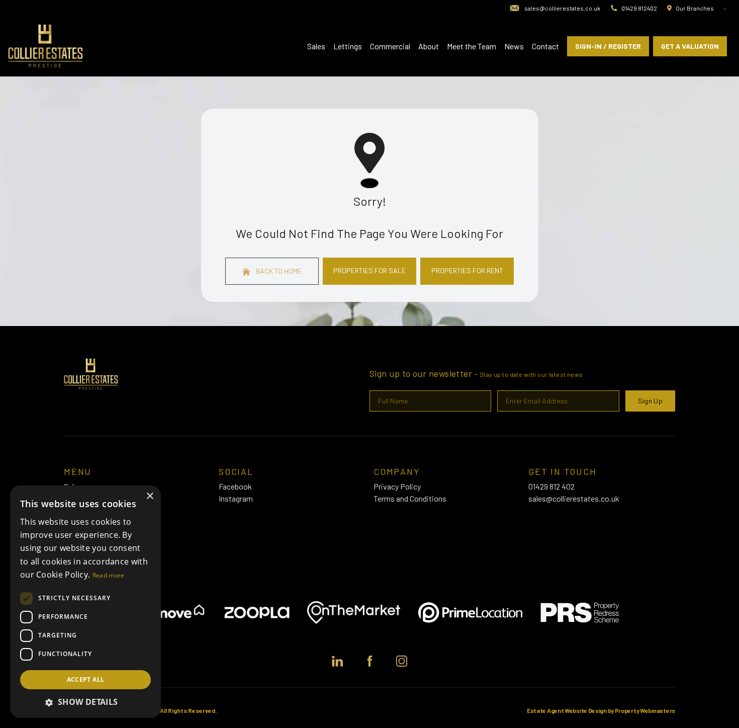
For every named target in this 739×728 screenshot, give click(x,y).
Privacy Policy (397, 486)
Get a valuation (690, 46)
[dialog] (85, 602)
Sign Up (650, 400)
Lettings (347, 46)
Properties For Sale (369, 270)
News (514, 46)
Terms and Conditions (410, 498)
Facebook (235, 486)
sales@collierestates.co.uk (573, 498)
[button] (85, 702)
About (428, 46)
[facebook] (369, 661)
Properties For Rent (467, 270)
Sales (316, 46)
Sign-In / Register (608, 46)
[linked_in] (337, 661)
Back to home (278, 271)
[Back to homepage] (45, 46)
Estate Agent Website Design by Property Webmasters (601, 710)
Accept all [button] (86, 679)
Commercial (390, 46)
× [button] (149, 496)
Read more (109, 575)
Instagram (236, 498)
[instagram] (402, 661)
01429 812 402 (551, 486)
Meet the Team (471, 46)
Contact (545, 46)
